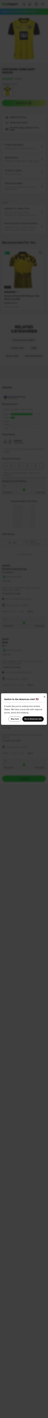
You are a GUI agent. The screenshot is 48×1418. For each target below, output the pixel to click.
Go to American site (33, 719)
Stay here (15, 719)
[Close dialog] (44, 696)
